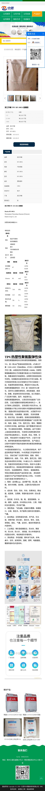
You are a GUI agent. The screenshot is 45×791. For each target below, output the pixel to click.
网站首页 (18, 49)
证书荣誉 (6, 19)
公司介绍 (16, 14)
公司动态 (27, 14)
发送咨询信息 (24, 144)
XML (41, 786)
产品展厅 (37, 14)
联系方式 (16, 19)
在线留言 (27, 19)
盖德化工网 (21, 789)
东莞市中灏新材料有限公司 (30, 786)
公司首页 (6, 14)
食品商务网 (30, 789)
